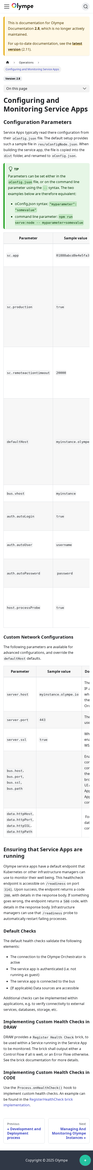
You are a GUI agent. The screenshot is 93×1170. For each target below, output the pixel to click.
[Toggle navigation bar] (6, 6)
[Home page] (7, 62)
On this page (16, 88)
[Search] (86, 6)
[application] (85, 1161)
